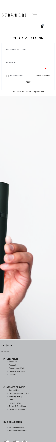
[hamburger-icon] (35, 15)
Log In (27, 82)
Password (11, 62)
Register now (38, 92)
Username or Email (16, 49)
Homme (5, 351)
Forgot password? (43, 75)
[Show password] (45, 68)
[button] (44, 5)
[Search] (49, 16)
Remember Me (16, 75)
